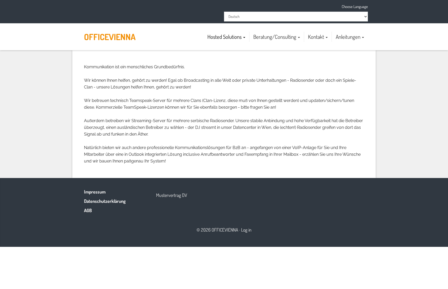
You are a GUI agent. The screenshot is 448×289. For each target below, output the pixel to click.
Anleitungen (348, 36)
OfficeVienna (110, 36)
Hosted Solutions (225, 36)
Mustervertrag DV (171, 195)
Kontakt (316, 36)
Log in (246, 230)
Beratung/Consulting (275, 36)
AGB (88, 210)
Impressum (95, 192)
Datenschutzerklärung (104, 201)
